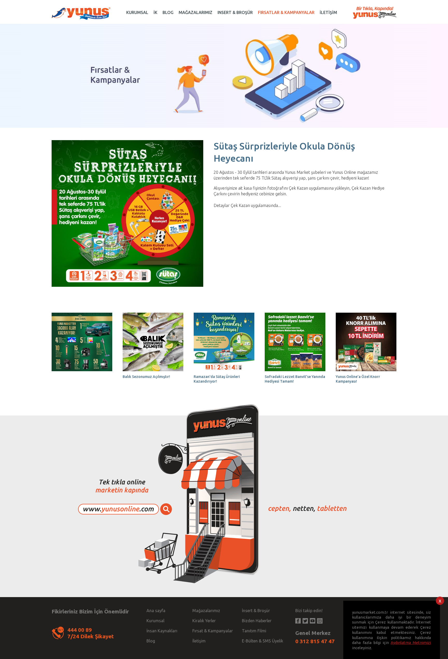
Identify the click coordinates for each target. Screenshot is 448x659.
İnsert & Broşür (256, 610)
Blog (150, 641)
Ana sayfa (155, 610)
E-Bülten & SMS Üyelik (262, 641)
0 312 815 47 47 (315, 641)
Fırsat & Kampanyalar (212, 630)
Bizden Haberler (256, 620)
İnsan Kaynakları (161, 630)
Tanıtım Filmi (254, 630)
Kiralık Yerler (204, 620)
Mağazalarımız (206, 610)
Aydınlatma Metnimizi (411, 642)
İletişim (199, 641)
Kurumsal (155, 620)
